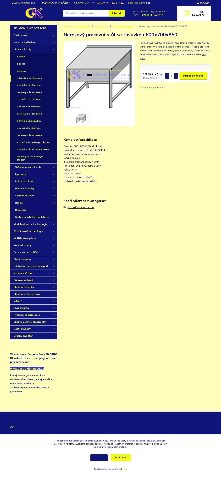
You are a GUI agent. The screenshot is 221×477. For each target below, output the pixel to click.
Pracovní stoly (23, 49)
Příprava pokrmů (23, 280)
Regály (19, 202)
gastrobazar (16, 391)
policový (21, 70)
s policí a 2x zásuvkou (29, 106)
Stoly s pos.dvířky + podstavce (32, 217)
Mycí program (22, 308)
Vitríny (18, 301)
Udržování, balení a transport (31, 266)
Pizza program (22, 259)
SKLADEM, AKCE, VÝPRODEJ (30, 28)
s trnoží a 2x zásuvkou (29, 99)
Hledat (116, 13)
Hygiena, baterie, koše (27, 315)
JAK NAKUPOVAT (82, 2)
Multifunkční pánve (25, 238)
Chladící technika (24, 287)
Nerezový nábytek (24, 42)
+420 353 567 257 (151, 15)
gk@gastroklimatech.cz (139, 2)
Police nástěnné (24, 181)
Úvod (66, 26)
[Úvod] (35, 13)
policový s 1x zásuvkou (29, 92)
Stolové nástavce (24, 195)
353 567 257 (118, 2)
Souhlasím (120, 457)
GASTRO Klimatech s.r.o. (23, 2)
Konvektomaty (22, 245)
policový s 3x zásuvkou (29, 135)
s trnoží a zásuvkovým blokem (33, 142)
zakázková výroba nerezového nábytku (29, 387)
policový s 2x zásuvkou (29, 113)
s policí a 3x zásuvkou (29, 128)
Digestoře (20, 209)
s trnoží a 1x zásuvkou (29, 78)
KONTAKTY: (102, 2)
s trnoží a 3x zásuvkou (29, 120)
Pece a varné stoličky (26, 252)
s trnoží (21, 56)
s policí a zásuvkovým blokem (33, 149)
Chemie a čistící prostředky (30, 322)
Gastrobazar (21, 35)
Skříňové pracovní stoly (28, 167)
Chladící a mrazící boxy (27, 294)
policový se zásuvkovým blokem (30, 158)
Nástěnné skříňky (24, 188)
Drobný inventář (23, 336)
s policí (21, 63)
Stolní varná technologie (28, 231)
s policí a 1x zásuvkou (29, 85)
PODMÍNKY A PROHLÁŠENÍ (55, 2)
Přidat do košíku (193, 76)
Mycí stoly (20, 174)
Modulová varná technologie (30, 224)
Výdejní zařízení (23, 273)
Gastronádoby (22, 329)
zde (124, 469)
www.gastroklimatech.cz (27, 368)
